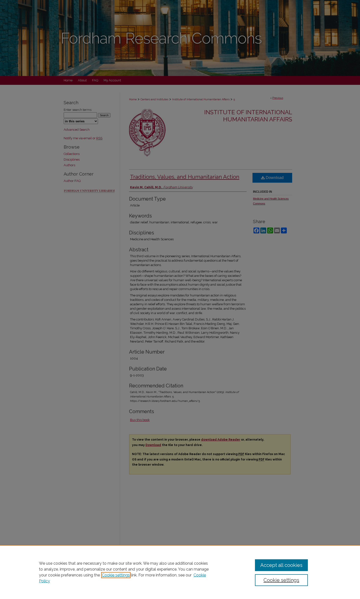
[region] (180, 572)
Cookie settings (116, 575)
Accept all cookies (281, 565)
